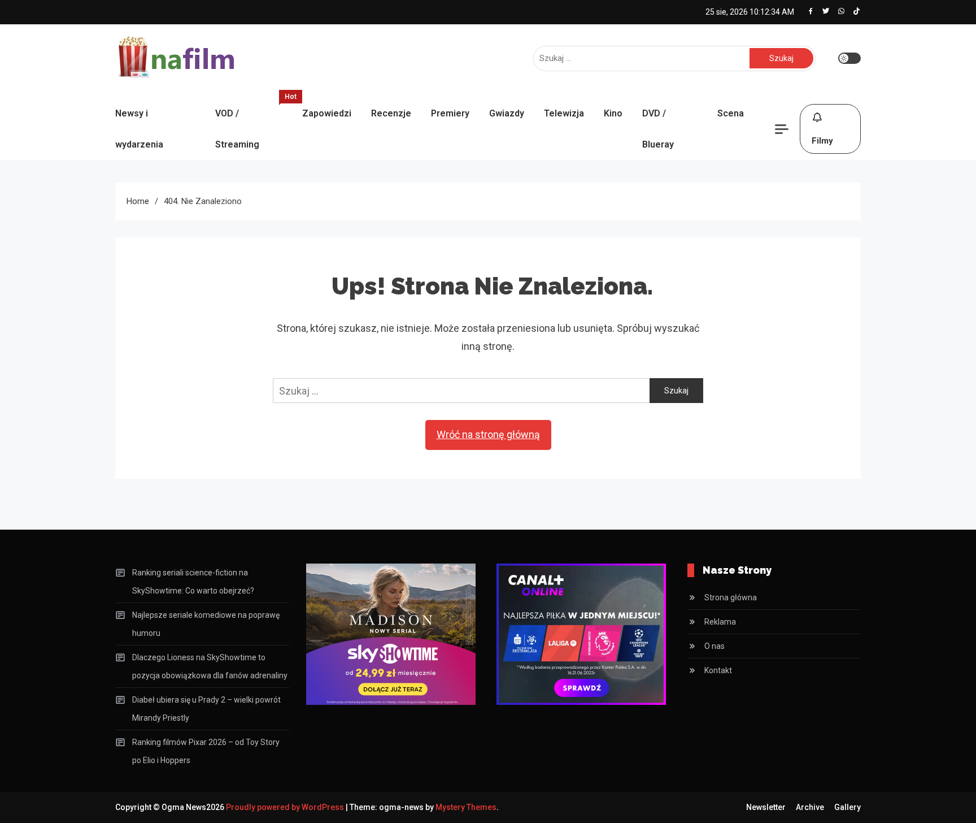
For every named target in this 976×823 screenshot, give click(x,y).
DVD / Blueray (658, 129)
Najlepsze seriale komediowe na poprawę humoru (206, 624)
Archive (810, 807)
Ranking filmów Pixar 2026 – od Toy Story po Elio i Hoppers (206, 751)
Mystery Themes (465, 807)
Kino (613, 113)
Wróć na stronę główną (488, 434)
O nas (714, 646)
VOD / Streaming (253, 124)
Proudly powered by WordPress (286, 807)
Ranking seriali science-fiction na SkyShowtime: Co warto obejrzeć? (193, 581)
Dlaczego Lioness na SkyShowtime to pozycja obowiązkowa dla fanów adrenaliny (209, 666)
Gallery (847, 807)
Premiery (450, 113)
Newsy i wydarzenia (139, 129)
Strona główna (730, 597)
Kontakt (718, 670)
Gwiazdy (506, 113)
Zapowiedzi (326, 113)
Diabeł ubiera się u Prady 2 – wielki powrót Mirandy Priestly (206, 708)
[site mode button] (849, 58)
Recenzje (391, 113)
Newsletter (766, 807)
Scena (730, 113)
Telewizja (564, 113)
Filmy (822, 141)
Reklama (720, 621)
